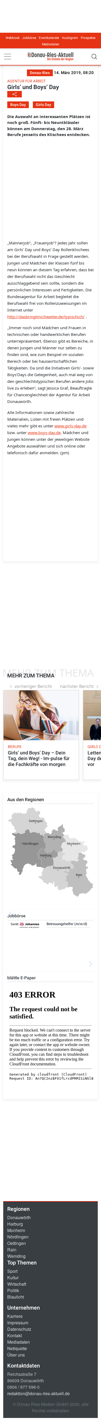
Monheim (16, 1230)
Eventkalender (49, 38)
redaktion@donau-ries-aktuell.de (38, 1393)
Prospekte (88, 38)
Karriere (15, 1316)
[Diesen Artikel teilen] (14, 94)
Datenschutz (19, 1329)
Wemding (16, 1256)
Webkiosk (13, 38)
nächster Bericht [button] (77, 686)
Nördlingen (18, 1237)
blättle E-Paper (21, 977)
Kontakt (14, 1335)
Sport (12, 1271)
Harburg (15, 1224)
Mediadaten (50, 44)
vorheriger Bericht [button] (33, 686)
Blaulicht (15, 1297)
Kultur (13, 1277)
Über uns (16, 1355)
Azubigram (70, 38)
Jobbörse (29, 38)
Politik (13, 1290)
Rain (11, 1250)
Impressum (17, 1322)
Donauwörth (19, 1217)
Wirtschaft (16, 1284)
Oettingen (16, 1243)
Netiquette (17, 1348)
